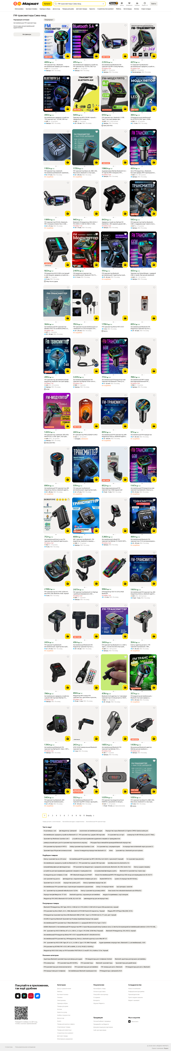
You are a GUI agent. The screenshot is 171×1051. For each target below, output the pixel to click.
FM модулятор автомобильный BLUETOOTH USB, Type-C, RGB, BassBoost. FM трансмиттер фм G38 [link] (142, 118)
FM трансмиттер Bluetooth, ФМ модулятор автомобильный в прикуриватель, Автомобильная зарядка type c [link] (54, 801)
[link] (50, 830)
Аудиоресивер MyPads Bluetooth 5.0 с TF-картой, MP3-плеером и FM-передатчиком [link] (114, 172)
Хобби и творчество (63, 1015)
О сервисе (96, 997)
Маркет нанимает (134, 1000)
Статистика (8, 1047)
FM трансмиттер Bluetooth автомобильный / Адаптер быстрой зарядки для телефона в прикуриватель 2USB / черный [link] (113, 274)
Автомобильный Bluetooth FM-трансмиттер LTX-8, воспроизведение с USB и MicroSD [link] (143, 540)
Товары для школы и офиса (66, 1024)
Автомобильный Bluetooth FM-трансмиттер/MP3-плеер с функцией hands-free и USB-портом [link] (85, 801)
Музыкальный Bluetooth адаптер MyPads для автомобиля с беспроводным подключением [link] (141, 748)
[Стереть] (103, 4)
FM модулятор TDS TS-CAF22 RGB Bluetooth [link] (113, 592)
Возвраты (96, 1000)
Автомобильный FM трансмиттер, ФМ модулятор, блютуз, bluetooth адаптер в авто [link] (143, 593)
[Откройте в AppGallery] (31, 998)
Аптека (59, 1009)
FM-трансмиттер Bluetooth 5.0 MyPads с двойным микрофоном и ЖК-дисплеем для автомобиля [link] (85, 593)
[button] (49, 19)
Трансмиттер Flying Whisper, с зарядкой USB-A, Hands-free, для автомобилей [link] (143, 274)
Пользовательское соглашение (25, 1047)
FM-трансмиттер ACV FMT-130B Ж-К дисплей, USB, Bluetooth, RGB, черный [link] (56, 592)
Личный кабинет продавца (102, 1021)
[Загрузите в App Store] (18, 998)
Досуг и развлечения (64, 988)
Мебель (59, 991)
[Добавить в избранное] (68, 25)
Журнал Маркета (98, 1003)
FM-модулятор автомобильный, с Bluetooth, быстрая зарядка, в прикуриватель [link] (141, 697)
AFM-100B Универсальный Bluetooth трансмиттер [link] (85, 748)
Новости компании (134, 988)
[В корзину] (68, 56)
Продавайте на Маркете (101, 1024)
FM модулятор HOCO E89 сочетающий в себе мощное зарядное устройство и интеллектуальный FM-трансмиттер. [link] (56, 274)
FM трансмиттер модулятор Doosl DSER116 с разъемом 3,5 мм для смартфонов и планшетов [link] (113, 801)
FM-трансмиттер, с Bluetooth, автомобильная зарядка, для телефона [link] (56, 65)
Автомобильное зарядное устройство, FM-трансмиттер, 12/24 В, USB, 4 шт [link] (85, 65)
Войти (153, 4)
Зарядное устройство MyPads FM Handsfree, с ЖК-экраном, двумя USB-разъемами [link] (114, 223)
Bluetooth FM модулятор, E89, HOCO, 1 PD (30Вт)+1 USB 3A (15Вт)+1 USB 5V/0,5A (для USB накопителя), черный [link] (85, 223)
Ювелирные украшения (65, 1039)
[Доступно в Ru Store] (37, 998)
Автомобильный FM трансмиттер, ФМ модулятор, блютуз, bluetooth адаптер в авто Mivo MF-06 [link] (114, 435)
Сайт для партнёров (99, 1030)
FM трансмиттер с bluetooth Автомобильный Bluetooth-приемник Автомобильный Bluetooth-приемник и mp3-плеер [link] (56, 172)
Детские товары (62, 1036)
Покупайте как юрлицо (100, 994)
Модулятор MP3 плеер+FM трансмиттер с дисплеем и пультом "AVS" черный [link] (84, 696)
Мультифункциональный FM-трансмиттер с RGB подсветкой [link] (112, 489)
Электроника (61, 1000)
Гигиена (59, 997)
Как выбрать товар (99, 988)
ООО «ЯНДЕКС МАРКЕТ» (160, 1046)
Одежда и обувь (62, 1003)
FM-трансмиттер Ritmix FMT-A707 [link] (113, 327)
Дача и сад (60, 1018)
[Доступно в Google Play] (24, 998)
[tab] (19, 9)
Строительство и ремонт (65, 1033)
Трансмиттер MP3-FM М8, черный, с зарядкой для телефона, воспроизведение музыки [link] (84, 118)
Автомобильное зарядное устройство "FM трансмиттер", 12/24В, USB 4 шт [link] (56, 118)
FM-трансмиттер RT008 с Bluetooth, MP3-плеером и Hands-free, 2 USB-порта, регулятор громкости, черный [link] (56, 223)
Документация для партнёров (103, 1027)
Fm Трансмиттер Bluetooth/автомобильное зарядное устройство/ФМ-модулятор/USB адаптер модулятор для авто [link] (143, 65)
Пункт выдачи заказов (135, 997)
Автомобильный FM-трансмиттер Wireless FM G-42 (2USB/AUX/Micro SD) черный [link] (56, 327)
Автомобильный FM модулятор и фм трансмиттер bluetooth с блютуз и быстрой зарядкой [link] (113, 380)
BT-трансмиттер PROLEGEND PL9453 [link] (85, 434)
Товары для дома (62, 1006)
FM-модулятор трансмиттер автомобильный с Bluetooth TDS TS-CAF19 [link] (84, 274)
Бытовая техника (62, 994)
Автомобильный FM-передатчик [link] (141, 434)
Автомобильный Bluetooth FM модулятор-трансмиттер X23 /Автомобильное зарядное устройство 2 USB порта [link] (143, 327)
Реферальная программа (136, 991)
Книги (59, 1021)
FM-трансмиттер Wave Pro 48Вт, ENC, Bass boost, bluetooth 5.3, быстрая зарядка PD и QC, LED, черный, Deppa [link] (143, 801)
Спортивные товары (63, 1027)
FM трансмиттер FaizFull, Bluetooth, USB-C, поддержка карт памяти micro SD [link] (142, 223)
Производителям (133, 994)
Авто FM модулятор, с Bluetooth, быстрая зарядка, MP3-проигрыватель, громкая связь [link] (143, 172)
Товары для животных (64, 1030)
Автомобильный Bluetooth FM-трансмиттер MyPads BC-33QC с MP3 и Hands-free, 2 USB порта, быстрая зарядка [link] (56, 748)
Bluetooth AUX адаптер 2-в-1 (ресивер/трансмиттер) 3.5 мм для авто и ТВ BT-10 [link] (114, 697)
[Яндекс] (166, 1048)
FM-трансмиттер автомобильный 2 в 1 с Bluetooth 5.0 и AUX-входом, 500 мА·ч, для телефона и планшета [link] (85, 327)
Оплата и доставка (99, 991)
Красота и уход (62, 1012)
